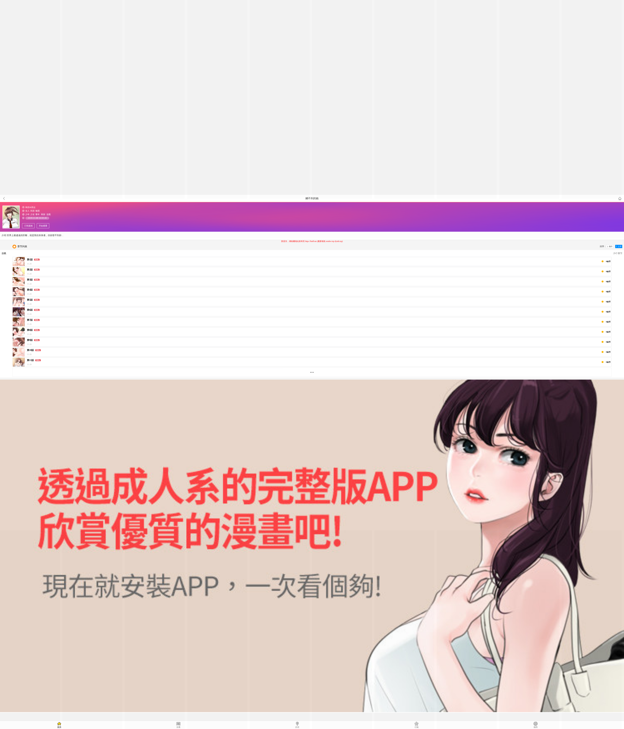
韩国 (43, 214)
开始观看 (43, 226)
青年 (37, 214)
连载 (48, 214)
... (312, 371)
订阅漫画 (28, 226)
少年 (27, 214)
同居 (32, 211)
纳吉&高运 (30, 207)
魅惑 (37, 211)
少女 (32, 214)
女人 (27, 211)
